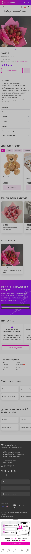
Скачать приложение (15, 544)
